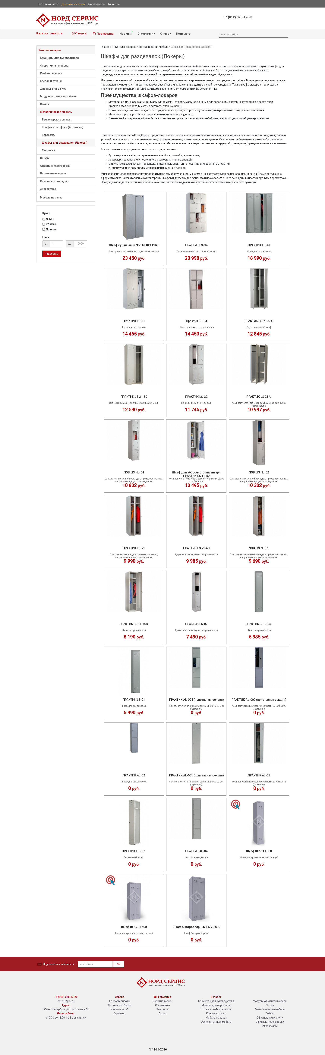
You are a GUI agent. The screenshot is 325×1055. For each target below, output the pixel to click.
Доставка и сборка (119, 1005)
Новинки (125, 33)
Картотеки (48, 135)
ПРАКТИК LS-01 (134, 699)
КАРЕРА (51, 224)
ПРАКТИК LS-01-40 (259, 624)
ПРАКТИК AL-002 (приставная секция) (259, 699)
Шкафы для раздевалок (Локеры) (64, 142)
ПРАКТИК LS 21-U (258, 396)
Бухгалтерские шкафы (56, 119)
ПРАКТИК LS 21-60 (196, 548)
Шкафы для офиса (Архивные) (62, 127)
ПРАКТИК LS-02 (196, 624)
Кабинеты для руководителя (59, 58)
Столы (44, 104)
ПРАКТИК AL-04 (196, 851)
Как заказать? (119, 1009)
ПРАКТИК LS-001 (134, 851)
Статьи (165, 33)
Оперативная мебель (54, 65)
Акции (162, 1013)
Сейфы (44, 158)
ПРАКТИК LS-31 (134, 321)
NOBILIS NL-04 (134, 472)
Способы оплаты (119, 1001)
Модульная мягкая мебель (58, 96)
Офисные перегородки (55, 165)
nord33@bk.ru (66, 1001)
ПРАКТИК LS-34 (196, 245)
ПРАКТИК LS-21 (134, 548)
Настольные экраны (53, 173)
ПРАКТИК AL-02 (134, 775)
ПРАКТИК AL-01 (259, 775)
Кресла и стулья (51, 81)
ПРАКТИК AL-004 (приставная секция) (196, 699)
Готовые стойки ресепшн (216, 1009)
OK (118, 964)
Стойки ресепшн (51, 73)
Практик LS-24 (196, 321)
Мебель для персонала (216, 1005)
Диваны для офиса (53, 88)
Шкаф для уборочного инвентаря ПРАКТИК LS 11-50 (196, 473)
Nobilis (50, 219)
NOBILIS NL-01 (259, 548)
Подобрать (51, 253)
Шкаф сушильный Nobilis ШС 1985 (133, 245)
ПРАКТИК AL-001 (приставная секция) (196, 775)
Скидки (80, 33)
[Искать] (285, 34)
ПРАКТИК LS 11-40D (134, 624)
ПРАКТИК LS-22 (196, 396)
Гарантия (119, 1013)
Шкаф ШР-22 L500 (134, 927)
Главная (106, 46)
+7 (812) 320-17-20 (237, 17)
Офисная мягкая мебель (216, 1021)
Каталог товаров (49, 33)
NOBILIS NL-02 (259, 472)
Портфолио (105, 33)
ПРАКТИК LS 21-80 (134, 396)
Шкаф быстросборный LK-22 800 (196, 927)
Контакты (183, 33)
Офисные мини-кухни (54, 181)
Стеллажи (48, 150)
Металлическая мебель (56, 112)
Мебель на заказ (51, 197)
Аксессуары (48, 189)
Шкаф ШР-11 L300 (259, 851)
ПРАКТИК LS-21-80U (259, 321)
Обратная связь (162, 1001)
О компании (146, 33)
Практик (51, 229)
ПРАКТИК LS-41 (259, 245)
